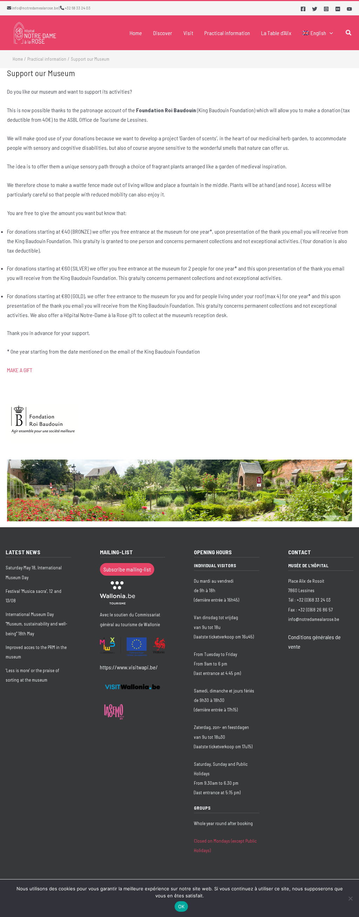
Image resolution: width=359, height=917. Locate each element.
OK (181, 906)
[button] (329, 33)
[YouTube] (349, 9)
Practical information (227, 32)
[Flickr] (337, 9)
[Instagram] (326, 9)
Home (136, 32)
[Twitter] (314, 9)
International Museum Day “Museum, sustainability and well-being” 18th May (36, 623)
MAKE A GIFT (19, 370)
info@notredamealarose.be (35, 7)
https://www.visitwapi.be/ (129, 667)
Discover (162, 32)
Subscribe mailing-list (127, 569)
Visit (188, 32)
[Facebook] (303, 9)
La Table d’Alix (276, 32)
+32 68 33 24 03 (77, 7)
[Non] (350, 898)
